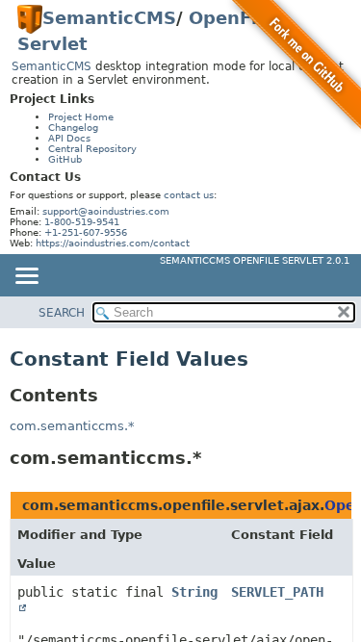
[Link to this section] (214, 458)
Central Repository (92, 148)
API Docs (69, 138)
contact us (189, 195)
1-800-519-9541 (81, 222)
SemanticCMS (109, 18)
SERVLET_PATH (277, 592)
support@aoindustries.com (105, 211)
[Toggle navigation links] (26, 277)
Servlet (52, 44)
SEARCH (62, 313)
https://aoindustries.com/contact (113, 243)
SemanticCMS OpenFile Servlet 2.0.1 (254, 260)
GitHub (65, 159)
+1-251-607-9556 (85, 232)
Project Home (81, 117)
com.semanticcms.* (72, 426)
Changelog (73, 127)
